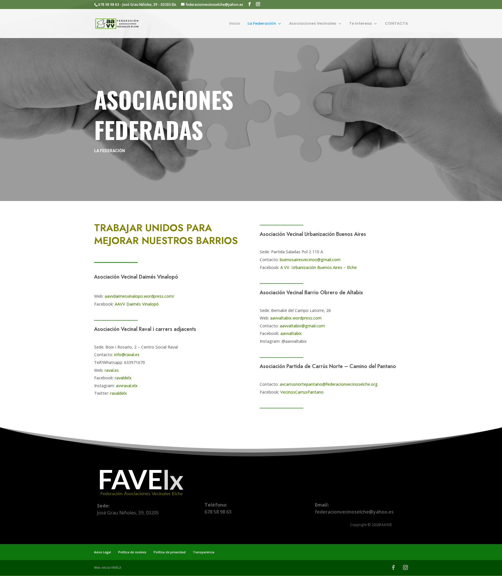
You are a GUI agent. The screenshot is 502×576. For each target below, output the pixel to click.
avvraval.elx (127, 385)
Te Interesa (360, 23)
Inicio (234, 23)
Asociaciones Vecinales (312, 23)
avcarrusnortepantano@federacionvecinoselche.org (329, 384)
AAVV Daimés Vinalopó (137, 304)
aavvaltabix (291, 333)
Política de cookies (132, 552)
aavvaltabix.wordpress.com (296, 318)
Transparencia (203, 552)
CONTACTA (396, 23)
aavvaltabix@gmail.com (302, 326)
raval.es (112, 370)
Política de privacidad (170, 552)
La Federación (262, 23)
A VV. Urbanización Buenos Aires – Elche (318, 267)
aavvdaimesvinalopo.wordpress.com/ (139, 296)
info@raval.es (126, 354)
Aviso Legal (102, 552)
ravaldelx (123, 378)
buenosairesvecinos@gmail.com (310, 259)
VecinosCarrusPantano (302, 392)
